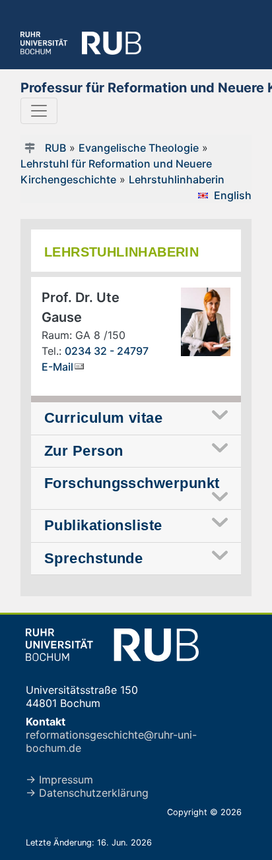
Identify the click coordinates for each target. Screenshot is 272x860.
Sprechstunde (93, 558)
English (233, 195)
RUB (55, 147)
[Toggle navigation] (38, 111)
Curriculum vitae (103, 418)
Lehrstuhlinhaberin (176, 179)
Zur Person (83, 451)
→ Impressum (59, 779)
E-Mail (57, 366)
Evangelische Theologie (139, 147)
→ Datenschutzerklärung (87, 792)
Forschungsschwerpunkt (131, 483)
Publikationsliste (103, 525)
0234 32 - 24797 (107, 350)
